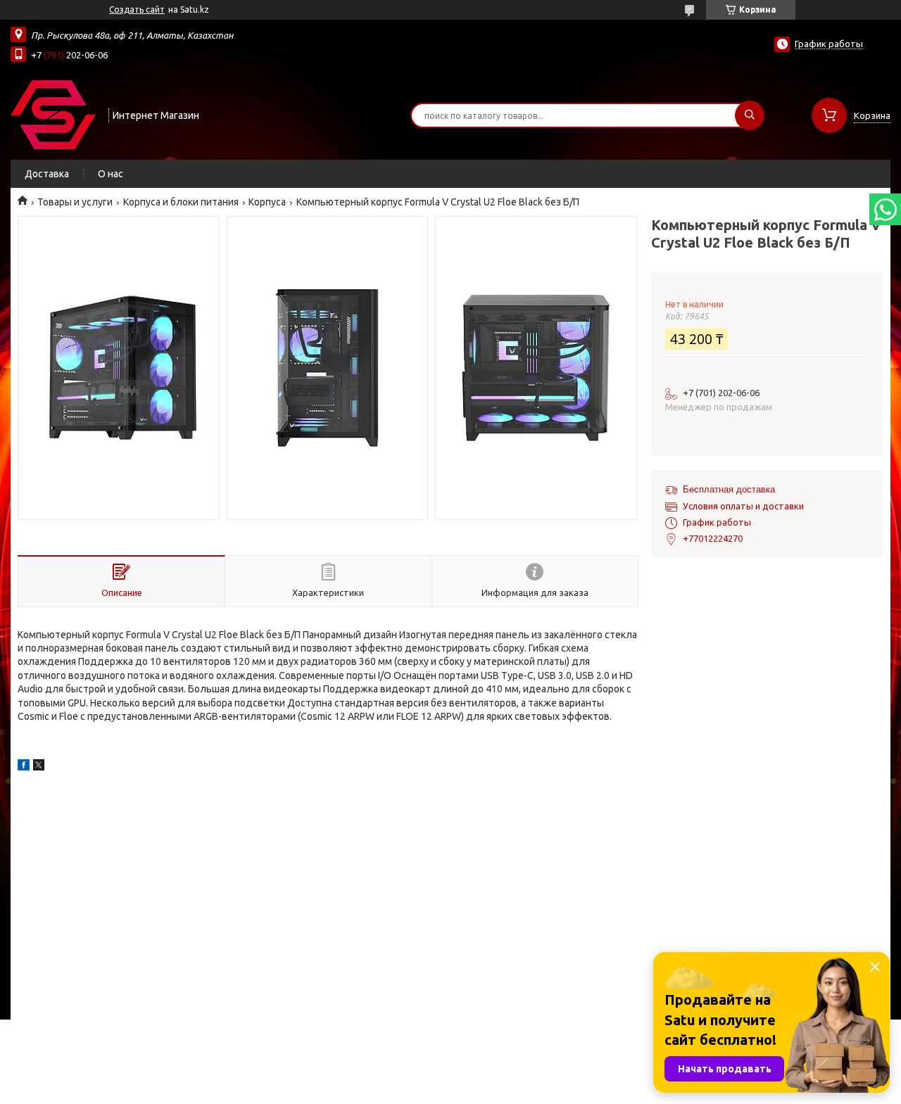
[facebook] (24, 767)
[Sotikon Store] (53, 114)
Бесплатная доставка (729, 489)
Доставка (47, 174)
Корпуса (267, 202)
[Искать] (749, 115)
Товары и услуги (75, 202)
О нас (110, 174)
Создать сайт (137, 9)
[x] (38, 767)
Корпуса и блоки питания (181, 202)
